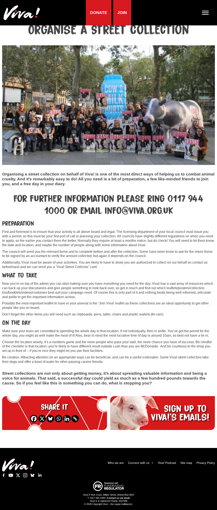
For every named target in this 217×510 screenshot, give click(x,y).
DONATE (98, 12)
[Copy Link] (75, 418)
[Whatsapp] (58, 418)
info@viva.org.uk (139, 211)
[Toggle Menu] (207, 13)
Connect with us (138, 462)
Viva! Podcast (167, 462)
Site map (186, 462)
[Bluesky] (50, 418)
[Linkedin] (67, 418)
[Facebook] (34, 418)
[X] (42, 418)
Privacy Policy (205, 462)
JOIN (122, 12)
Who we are (116, 462)
